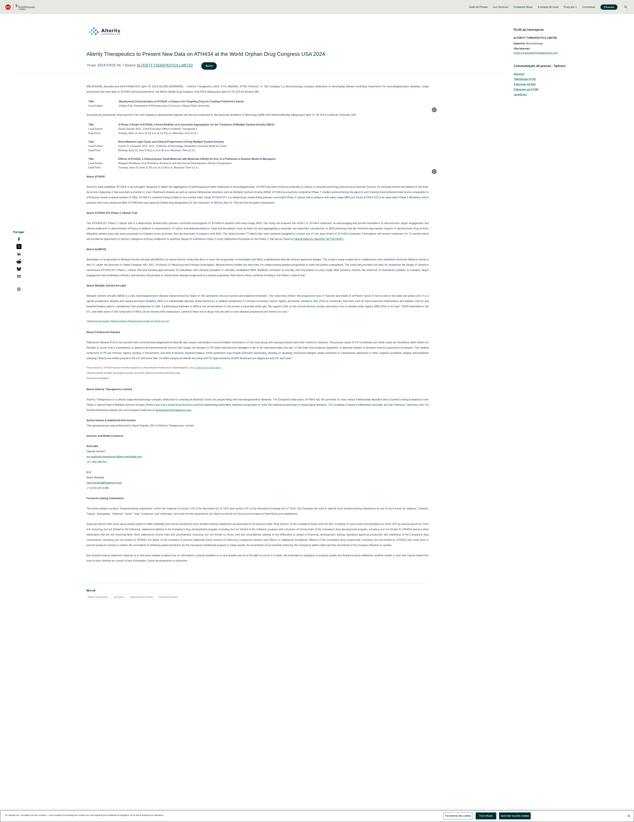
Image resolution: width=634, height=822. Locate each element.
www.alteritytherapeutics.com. (174, 410)
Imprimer (519, 74)
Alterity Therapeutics (98, 597)
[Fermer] (628, 816)
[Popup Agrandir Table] (434, 109)
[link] (478, 7)
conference (118, 597)
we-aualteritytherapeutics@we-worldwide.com (114, 456)
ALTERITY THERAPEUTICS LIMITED (165, 65)
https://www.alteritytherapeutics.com (536, 52)
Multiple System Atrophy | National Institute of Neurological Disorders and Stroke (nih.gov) (128, 321)
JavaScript (520, 94)
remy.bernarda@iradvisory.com (104, 482)
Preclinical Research (168, 597)
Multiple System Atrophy (141, 597)
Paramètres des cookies (458, 816)
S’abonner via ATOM (526, 89)
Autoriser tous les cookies (515, 816)
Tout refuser (486, 816)
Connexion (588, 7)
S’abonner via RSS (525, 84)
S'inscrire (609, 7)
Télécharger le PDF (525, 79)
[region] (317, 816)
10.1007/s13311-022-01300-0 (207, 368)
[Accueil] (20, 7)
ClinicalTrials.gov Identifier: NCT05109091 (319, 239)
